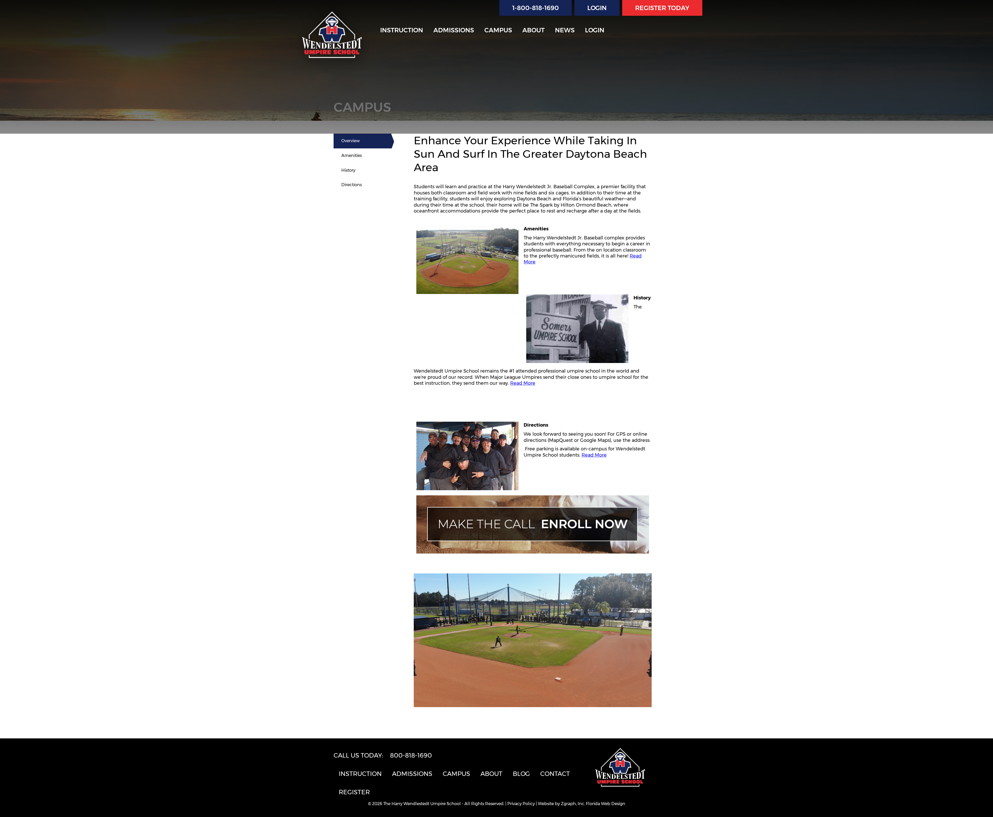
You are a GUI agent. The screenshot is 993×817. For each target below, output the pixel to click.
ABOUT (533, 30)
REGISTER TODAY (662, 8)
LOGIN (597, 8)
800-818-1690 (411, 755)
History (348, 170)
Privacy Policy (521, 803)
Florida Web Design (605, 803)
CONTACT (555, 773)
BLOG (521, 773)
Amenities (351, 155)
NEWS (565, 30)
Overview (350, 140)
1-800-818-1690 (535, 8)
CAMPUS (498, 30)
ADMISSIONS (453, 30)
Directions (351, 184)
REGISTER (354, 792)
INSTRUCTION (401, 30)
